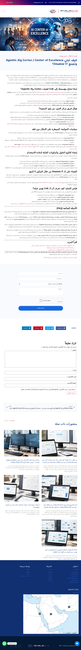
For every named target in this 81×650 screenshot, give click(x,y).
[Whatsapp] (4, 643)
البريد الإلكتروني (71, 376)
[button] (61, 328)
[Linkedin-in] (11, 646)
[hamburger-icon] (4, 11)
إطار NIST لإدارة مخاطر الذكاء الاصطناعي (31, 103)
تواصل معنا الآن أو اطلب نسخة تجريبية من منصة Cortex (60, 257)
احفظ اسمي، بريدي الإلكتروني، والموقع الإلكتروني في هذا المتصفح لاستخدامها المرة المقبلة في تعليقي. (48, 389)
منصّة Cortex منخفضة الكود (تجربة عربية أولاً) (60, 248)
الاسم (74, 370)
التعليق (74, 350)
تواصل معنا (9, 2)
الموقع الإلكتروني (71, 383)
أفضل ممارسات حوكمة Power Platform (50, 182)
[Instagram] (15, 646)
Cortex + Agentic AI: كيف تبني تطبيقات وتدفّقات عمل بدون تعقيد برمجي (52, 245)
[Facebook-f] (19, 646)
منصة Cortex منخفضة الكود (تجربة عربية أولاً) (50, 92)
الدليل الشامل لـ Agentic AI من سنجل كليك (23, 204)
